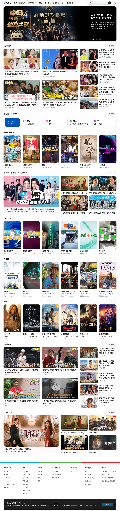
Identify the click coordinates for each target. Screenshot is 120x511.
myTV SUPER (9, 412)
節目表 (6, 114)
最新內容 (7, 46)
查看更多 (112, 46)
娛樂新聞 (7, 344)
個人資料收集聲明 (89, 506)
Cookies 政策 (74, 506)
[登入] (114, 3)
